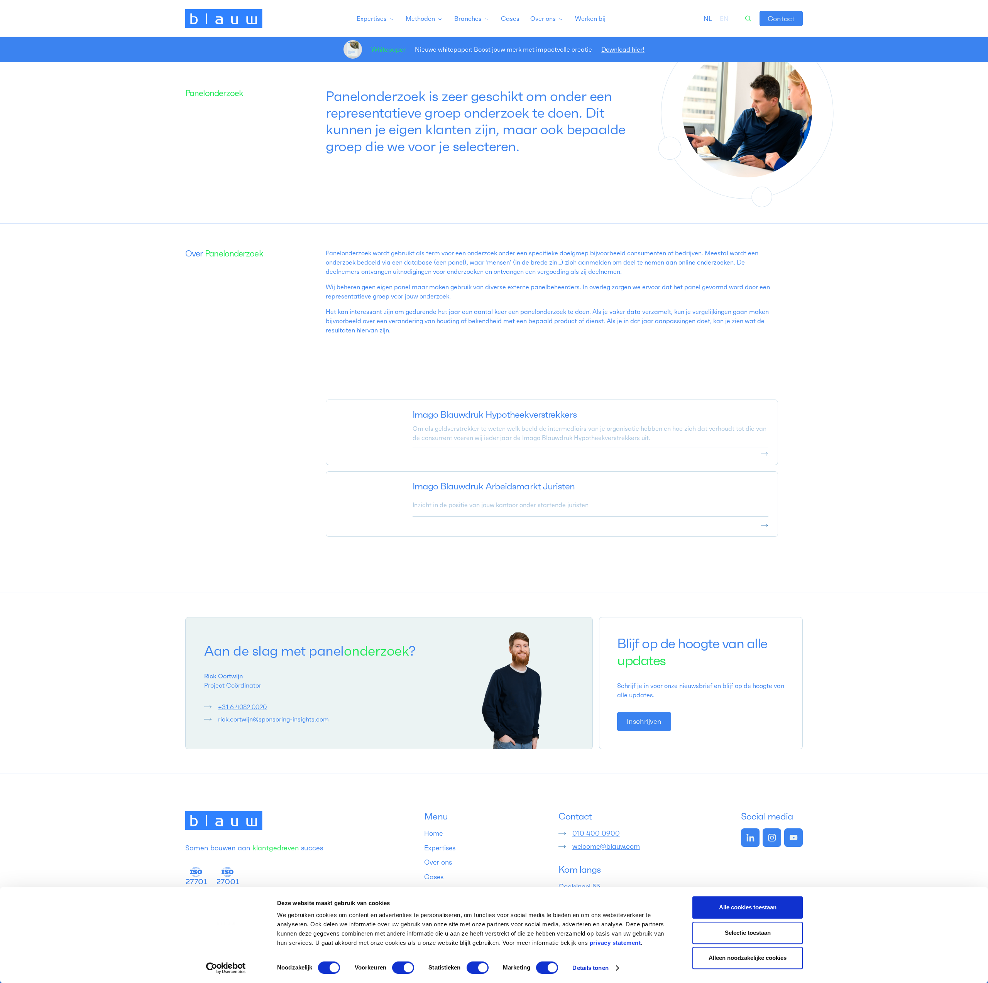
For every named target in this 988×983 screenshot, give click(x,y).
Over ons (438, 862)
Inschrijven (644, 721)
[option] (724, 18)
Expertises (439, 848)
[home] (223, 18)
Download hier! (623, 49)
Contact (781, 18)
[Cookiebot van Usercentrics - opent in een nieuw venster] (226, 968)
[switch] (403, 967)
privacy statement (615, 942)
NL (708, 18)
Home (433, 833)
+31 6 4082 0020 (242, 707)
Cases (433, 877)
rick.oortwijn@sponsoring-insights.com (273, 719)
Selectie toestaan (748, 932)
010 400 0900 (596, 833)
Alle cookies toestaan (748, 907)
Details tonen (590, 967)
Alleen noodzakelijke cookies (748, 957)
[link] (781, 18)
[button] (375, 18)
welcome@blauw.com (606, 846)
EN (724, 18)
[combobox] (708, 18)
